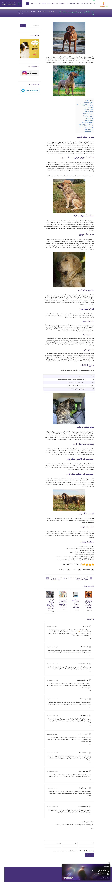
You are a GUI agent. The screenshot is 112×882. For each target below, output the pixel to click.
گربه (76, 610)
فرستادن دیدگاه (89, 855)
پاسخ (90, 638)
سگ (65, 569)
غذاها (88, 610)
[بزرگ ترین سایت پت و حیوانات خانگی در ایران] (104, 5)
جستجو (22, 25)
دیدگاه (92, 828)
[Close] (109, 863)
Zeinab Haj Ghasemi (86, 569)
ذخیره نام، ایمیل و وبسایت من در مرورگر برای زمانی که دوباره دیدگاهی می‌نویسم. (72, 851)
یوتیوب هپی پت (68, 176)
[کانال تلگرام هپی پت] (29, 90)
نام (93, 843)
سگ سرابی (86, 168)
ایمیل (75, 843)
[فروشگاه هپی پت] (29, 48)
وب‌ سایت (58, 843)
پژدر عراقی (48, 166)
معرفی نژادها (61, 569)
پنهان (87, 100)
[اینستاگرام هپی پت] (29, 73)
